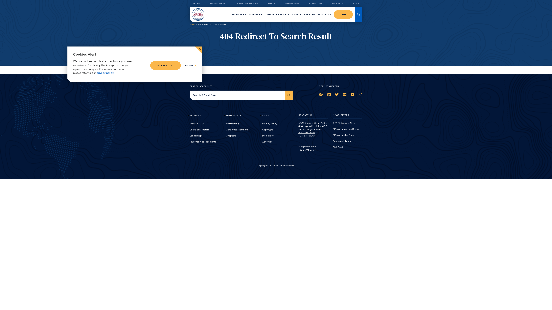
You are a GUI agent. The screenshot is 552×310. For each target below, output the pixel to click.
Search (358, 14)
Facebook (321, 94)
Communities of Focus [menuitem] (277, 14)
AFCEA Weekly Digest (344, 123)
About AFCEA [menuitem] (239, 14)
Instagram (360, 94)
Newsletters (315, 3)
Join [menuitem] (343, 14)
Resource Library (342, 141)
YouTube (352, 94)
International (292, 3)
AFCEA (196, 3)
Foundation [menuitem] (324, 14)
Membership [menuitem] (255, 14)
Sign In (356, 3)
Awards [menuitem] (296, 14)
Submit (289, 95)
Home (192, 24)
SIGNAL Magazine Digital (346, 129)
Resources (337, 3)
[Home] (198, 14)
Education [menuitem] (309, 14)
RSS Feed (338, 147)
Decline (189, 65)
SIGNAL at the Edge (343, 135)
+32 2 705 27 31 (306, 149)
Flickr (344, 94)
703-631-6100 (306, 135)
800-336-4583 (306, 132)
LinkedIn (329, 94)
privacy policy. (105, 73)
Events (271, 3)
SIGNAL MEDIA (218, 3)
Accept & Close (165, 65)
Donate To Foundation (247, 3)
